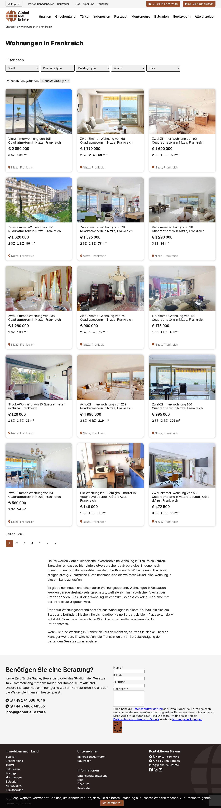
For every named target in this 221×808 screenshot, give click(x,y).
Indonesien (101, 16)
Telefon (118, 681)
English (15, 4)
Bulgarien (161, 16)
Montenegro (141, 16)
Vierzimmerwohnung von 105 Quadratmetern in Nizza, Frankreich (34, 140)
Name (117, 667)
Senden (117, 722)
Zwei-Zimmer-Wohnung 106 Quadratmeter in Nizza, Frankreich (177, 406)
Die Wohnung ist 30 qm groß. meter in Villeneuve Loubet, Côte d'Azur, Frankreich (108, 496)
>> (55, 543)
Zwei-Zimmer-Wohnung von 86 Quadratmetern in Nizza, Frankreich (34, 229)
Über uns (88, 3)
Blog (77, 3)
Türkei (84, 16)
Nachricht (120, 689)
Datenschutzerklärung (148, 709)
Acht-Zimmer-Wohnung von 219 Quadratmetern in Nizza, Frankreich (106, 406)
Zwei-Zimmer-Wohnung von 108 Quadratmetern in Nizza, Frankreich (34, 317)
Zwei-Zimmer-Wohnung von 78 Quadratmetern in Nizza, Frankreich (106, 229)
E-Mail (117, 674)
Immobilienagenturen (41, 3)
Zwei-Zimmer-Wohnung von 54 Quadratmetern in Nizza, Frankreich (34, 495)
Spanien (45, 16)
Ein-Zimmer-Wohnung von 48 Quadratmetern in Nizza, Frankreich (178, 317)
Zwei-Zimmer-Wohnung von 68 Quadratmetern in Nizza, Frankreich (106, 140)
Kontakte (103, 3)
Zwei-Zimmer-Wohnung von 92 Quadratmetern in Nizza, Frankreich (178, 140)
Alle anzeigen (205, 16)
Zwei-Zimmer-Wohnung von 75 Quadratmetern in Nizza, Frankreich (106, 317)
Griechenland (65, 16)
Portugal (120, 16)
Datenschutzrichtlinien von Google (136, 719)
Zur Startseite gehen (195, 798)
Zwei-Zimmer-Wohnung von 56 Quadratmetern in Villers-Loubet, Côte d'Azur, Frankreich (180, 496)
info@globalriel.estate (26, 712)
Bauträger (63, 3)
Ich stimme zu (112, 803)
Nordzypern (182, 16)
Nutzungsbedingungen (187, 719)
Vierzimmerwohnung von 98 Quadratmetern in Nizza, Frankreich (178, 229)
